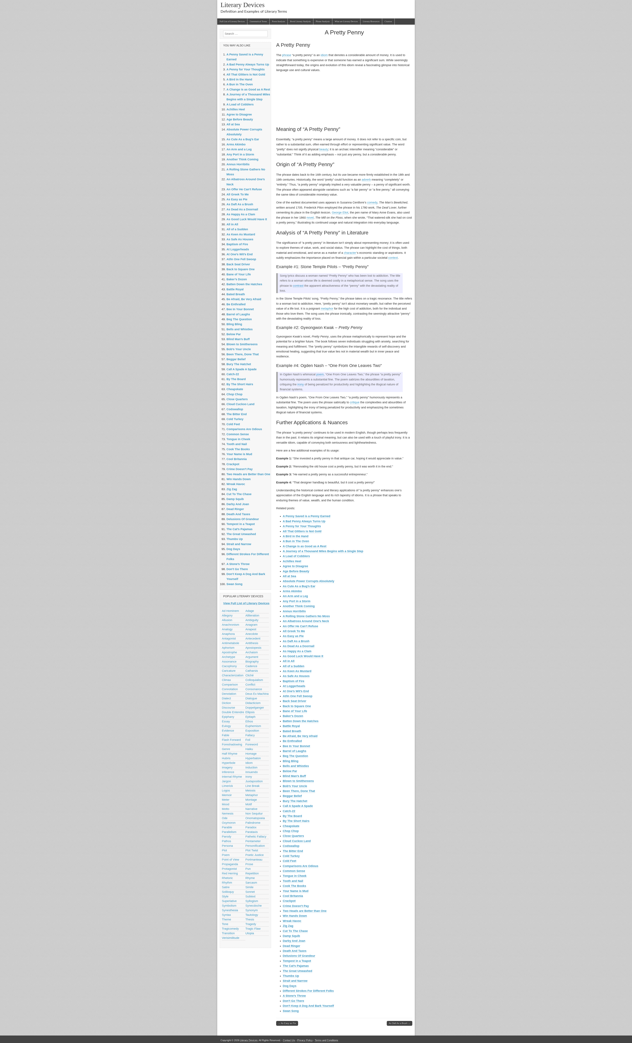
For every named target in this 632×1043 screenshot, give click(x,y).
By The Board (292, 816)
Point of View (230, 859)
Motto (225, 809)
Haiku (249, 749)
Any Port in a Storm (296, 601)
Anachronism (230, 624)
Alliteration (252, 615)
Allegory (227, 615)
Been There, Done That (299, 791)
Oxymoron (229, 822)
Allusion (227, 620)
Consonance (253, 689)
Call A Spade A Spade (298, 806)
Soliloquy (228, 891)
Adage (249, 611)
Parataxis (251, 832)
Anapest (250, 629)
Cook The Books (294, 886)
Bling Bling (290, 761)
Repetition (252, 873)
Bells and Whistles (296, 766)
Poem (226, 855)
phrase (286, 55)
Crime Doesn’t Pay (296, 906)
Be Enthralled (292, 741)
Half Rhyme (229, 753)
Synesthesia (230, 910)
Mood (225, 804)
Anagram (251, 624)
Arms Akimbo (292, 591)
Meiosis (250, 790)
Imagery (227, 767)
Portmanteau (253, 859)
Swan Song (291, 1011)
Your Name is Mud (295, 891)
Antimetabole (230, 643)
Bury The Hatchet (295, 801)
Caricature (229, 670)
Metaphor (251, 795)
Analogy (227, 629)
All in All (288, 661)
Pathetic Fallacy (255, 836)
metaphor (327, 308)
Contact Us (289, 1040)
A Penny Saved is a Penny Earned (306, 516)
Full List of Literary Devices (232, 21)
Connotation (230, 689)
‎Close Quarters (293, 836)
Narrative (251, 809)
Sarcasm (251, 882)
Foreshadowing (232, 744)
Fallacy (250, 735)
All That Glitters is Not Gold (302, 531)
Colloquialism (254, 680)
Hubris (226, 758)
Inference (228, 772)
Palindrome (252, 822)
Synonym (251, 910)
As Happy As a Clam (297, 651)
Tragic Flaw (253, 928)
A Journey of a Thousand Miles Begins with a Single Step (323, 551)
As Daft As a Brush (296, 641)
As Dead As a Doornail (298, 646)
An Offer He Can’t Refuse (300, 626)
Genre (226, 749)
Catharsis (251, 670)
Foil (247, 739)
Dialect (226, 698)
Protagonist (229, 868)
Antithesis (251, 643)
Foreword (251, 744)
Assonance (229, 661)
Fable (225, 735)
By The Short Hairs (296, 821)
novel (310, 217)
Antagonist (229, 638)
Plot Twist (251, 850)
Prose (249, 864)
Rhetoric (227, 878)
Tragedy (250, 924)
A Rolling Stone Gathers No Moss (306, 616)
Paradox (250, 827)
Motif (248, 804)
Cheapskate (291, 826)
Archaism (251, 652)
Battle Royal (291, 726)
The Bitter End (293, 851)
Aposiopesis (253, 647)
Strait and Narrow (295, 980)
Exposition (252, 730)
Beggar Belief (292, 796)
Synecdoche (253, 905)
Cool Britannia (293, 896)
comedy (372, 202)
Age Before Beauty (296, 571)
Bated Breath (292, 731)
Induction (251, 767)
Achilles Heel (292, 561)
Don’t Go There (293, 1001)
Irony (248, 776)
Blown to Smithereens (298, 781)
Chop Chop (291, 831)
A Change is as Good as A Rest (304, 546)
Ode (224, 818)
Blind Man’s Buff (294, 776)
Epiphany (228, 716)
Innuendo (251, 772)
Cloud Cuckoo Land (297, 841)
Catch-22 (289, 811)
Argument (251, 657)
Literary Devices (243, 5)
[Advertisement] (344, 99)
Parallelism (229, 832)
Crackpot (289, 901)
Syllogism (251, 901)
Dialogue (251, 698)
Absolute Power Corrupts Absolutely (308, 581)
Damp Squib (291, 936)
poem (320, 374)
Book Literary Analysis (300, 21)
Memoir (227, 795)
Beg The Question (295, 756)
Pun (248, 868)
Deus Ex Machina (257, 693)
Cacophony (229, 666)
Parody (226, 836)
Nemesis (227, 813)
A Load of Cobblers (296, 556)
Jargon (226, 781)
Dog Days (289, 986)
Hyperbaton (253, 758)
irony (300, 384)
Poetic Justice (254, 855)
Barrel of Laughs (294, 751)
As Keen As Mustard (297, 671)
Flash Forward (231, 739)
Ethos (249, 721)
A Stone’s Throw (294, 995)
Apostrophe (229, 652)
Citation (388, 21)
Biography (252, 661)
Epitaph (250, 716)
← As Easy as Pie (287, 1023)
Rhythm (227, 882)
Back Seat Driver (294, 701)
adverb (366, 179)
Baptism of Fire (293, 681)
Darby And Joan (294, 940)
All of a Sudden (293, 666)
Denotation (229, 693)
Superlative (229, 901)
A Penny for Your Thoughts (302, 526)
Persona (227, 845)
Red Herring (230, 873)
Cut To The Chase (295, 931)
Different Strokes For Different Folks (308, 991)
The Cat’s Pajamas (296, 966)
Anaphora (228, 634)
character (350, 252)
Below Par (290, 771)
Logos (226, 790)
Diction (226, 703)
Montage (251, 799)
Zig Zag (288, 926)
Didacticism (253, 703)
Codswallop (291, 846)
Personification (255, 845)
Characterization (232, 675)
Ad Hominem (230, 611)
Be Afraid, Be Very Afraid (300, 736)
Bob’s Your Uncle (295, 786)
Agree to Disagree (295, 566)
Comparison (230, 684)
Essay (226, 721)
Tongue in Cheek (294, 876)
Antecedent (252, 638)
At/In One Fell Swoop (297, 696)
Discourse (228, 707)
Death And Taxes (294, 951)
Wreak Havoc (292, 921)
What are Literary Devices (346, 21)
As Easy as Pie (293, 636)
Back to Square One (297, 706)
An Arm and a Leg (295, 596)
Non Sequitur (254, 813)
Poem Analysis (278, 21)
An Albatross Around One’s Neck (306, 621)
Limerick (227, 786)
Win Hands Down (295, 915)
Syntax (226, 915)
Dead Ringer (291, 946)
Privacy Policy (305, 1040)
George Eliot (340, 212)
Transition (228, 933)
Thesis (249, 919)
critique (354, 402)
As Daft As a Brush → (399, 1023)
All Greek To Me (294, 631)
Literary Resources (371, 21)
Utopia (249, 933)
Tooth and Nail (293, 881)
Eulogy (226, 726)
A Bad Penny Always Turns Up (304, 521)
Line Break (252, 786)
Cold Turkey (291, 856)
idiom (324, 55)
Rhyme (250, 878)
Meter (225, 799)
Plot (224, 850)
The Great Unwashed (297, 971)
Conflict (250, 684)
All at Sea (289, 576)
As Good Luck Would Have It (303, 656)
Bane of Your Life (295, 711)
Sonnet (250, 891)
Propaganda (230, 864)
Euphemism (253, 726)
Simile (249, 887)
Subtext (250, 896)
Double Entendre (233, 712)
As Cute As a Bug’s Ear (299, 586)
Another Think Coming (299, 606)
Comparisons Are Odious (300, 866)
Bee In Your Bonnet (296, 746)
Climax (226, 680)
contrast (298, 285)
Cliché (249, 675)
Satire (226, 887)
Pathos (226, 841)
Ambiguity (251, 620)
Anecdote (251, 634)
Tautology (251, 915)
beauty (323, 149)
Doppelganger (254, 707)
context (393, 257)
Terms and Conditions (326, 1040)
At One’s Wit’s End (296, 691)
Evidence (228, 730)
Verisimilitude (230, 938)
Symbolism (229, 905)
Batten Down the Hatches (300, 721)
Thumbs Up (291, 976)
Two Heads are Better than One (305, 911)
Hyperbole (228, 763)
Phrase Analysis (323, 21)
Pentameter (253, 841)
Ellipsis (250, 712)
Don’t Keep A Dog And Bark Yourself (308, 1005)
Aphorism (228, 647)
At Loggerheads (294, 686)
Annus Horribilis (294, 611)
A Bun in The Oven (296, 541)
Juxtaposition (254, 781)
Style (225, 896)
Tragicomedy (230, 928)
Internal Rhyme (232, 776)
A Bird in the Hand (295, 536)
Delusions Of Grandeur (299, 955)
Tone (225, 924)
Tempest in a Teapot (297, 961)
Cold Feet (289, 861)
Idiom (249, 763)
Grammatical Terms (258, 21)
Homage (251, 753)
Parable (227, 827)
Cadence (251, 666)
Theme (226, 919)
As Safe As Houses (296, 676)
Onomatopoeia (255, 818)
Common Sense (294, 871)
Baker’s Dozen (293, 716)
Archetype (228, 657)
